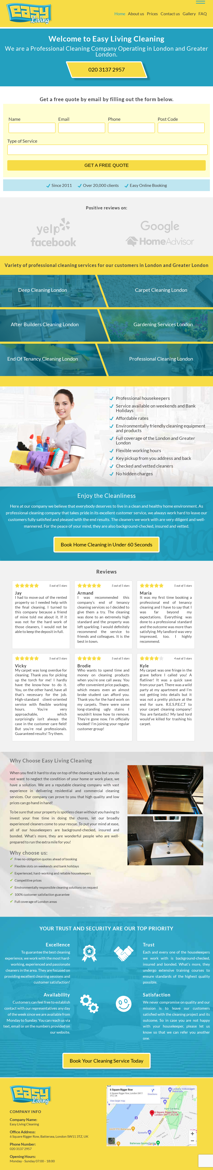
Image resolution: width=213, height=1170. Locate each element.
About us (136, 13)
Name (15, 119)
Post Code (168, 119)
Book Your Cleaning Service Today (106, 1061)
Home (119, 13)
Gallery (189, 13)
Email (63, 119)
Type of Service (22, 141)
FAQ (202, 13)
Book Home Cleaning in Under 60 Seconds (106, 544)
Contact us (170, 13)
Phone (114, 119)
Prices (152, 13)
